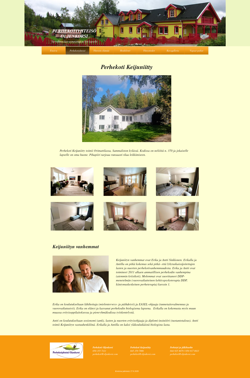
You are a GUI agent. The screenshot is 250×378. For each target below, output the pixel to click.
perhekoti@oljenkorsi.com (105, 354)
